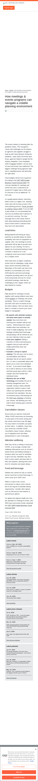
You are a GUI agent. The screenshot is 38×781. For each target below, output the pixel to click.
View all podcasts (11, 678)
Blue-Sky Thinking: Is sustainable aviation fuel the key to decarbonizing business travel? (18, 663)
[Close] (36, 749)
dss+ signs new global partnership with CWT (17, 634)
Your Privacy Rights (19, 766)
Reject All (19, 772)
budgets (12, 299)
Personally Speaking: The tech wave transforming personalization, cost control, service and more (18, 653)
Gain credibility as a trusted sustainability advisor (18, 546)
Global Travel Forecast (11, 518)
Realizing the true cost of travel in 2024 (17, 554)
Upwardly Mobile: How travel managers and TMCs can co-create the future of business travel (17, 581)
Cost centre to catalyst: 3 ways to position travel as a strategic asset (18, 590)
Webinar (8, 544)
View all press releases (13, 640)
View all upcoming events (13, 568)
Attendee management (18, 516)
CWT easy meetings (16, 398)
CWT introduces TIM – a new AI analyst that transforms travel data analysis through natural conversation (18, 617)
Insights (11, 90)
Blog (27, 516)
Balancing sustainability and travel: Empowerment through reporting (16, 562)
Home (6, 90)
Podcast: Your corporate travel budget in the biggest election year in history (18, 672)
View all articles (10, 603)
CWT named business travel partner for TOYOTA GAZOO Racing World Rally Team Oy (18, 626)
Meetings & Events (24, 518)
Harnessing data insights (13, 598)
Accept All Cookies (18, 777)
